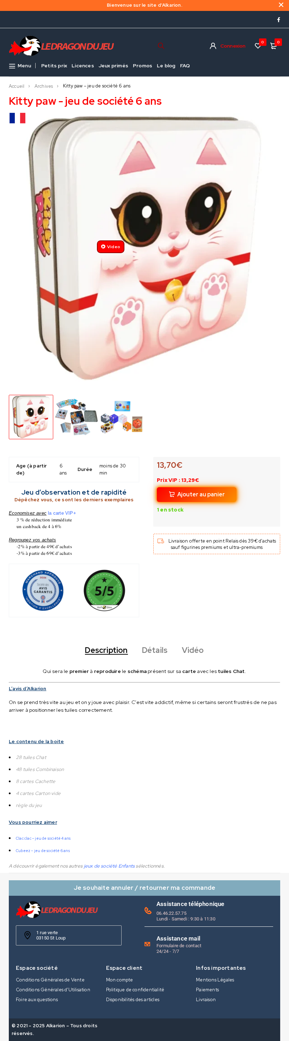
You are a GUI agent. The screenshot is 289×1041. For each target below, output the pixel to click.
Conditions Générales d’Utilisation (53, 990)
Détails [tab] (154, 650)
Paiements (207, 990)
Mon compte (119, 980)
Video (113, 247)
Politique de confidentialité (135, 990)
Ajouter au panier (201, 494)
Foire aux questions (37, 1000)
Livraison (206, 1000)
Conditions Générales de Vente (50, 980)
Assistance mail (178, 938)
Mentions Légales (215, 980)
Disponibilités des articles (132, 1000)
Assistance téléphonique (190, 903)
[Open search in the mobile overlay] (161, 46)
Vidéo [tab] (193, 650)
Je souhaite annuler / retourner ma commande (145, 887)
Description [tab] (106, 650)
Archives (44, 86)
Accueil (16, 86)
